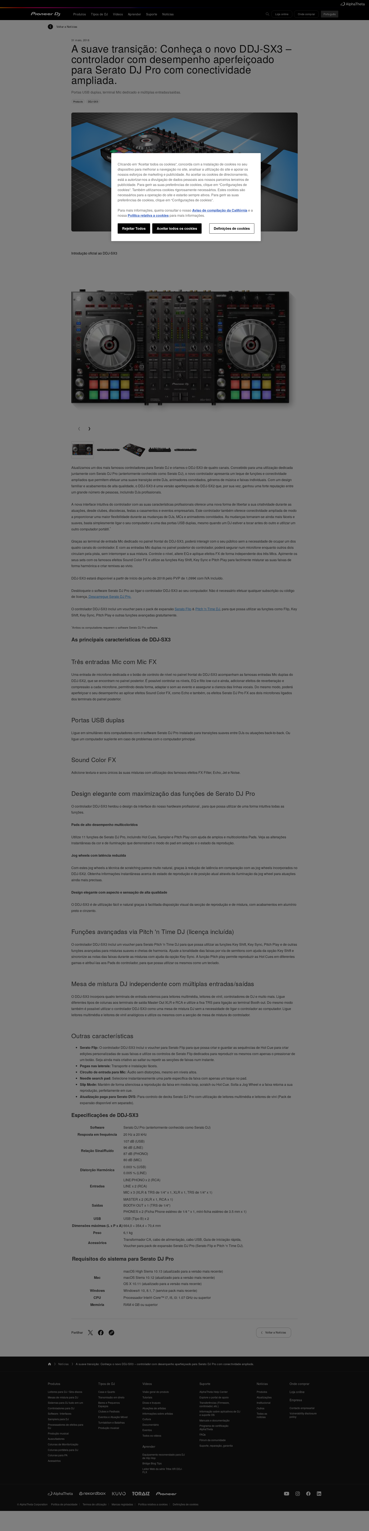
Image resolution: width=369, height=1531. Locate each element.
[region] (186, 197)
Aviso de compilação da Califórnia (219, 210)
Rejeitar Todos (134, 228)
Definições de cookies (232, 228)
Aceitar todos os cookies (177, 228)
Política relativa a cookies (148, 215)
